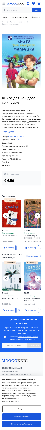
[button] (6, 213)
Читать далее (8, 129)
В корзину (10, 245)
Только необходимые (21, 416)
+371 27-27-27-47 (8, 372)
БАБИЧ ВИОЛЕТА (16, 134)
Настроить (22, 409)
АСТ (17, 137)
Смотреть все (32, 253)
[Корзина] (39, 3)
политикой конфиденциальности (21, 337)
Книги (4, 17)
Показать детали (9, 401)
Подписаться (34, 343)
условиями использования (27, 334)
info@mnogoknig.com (10, 369)
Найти (36, 10)
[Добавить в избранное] (18, 245)
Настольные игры (19, 17)
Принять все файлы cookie (21, 424)
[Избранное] (33, 3)
